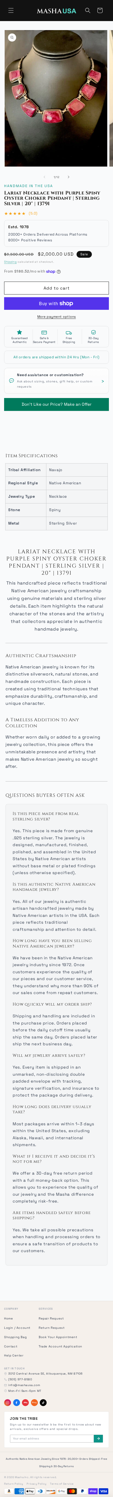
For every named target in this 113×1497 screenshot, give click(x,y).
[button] (11, 10)
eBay (25, 1402)
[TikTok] (43, 1402)
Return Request (51, 1328)
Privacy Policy (36, 1483)
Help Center (14, 1355)
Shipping (10, 262)
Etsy (34, 1402)
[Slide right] (69, 177)
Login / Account (17, 1328)
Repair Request (51, 1318)
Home (8, 1318)
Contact (10, 1346)
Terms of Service (62, 1483)
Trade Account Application (60, 1346)
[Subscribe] (98, 1438)
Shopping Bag (15, 1337)
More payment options (56, 316)
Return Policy (13, 1483)
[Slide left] (44, 177)
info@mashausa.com (24, 1385)
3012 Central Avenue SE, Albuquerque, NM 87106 (45, 1373)
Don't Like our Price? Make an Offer (57, 402)
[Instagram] (7, 1402)
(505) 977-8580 (20, 1379)
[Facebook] (16, 1402)
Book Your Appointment (58, 1337)
